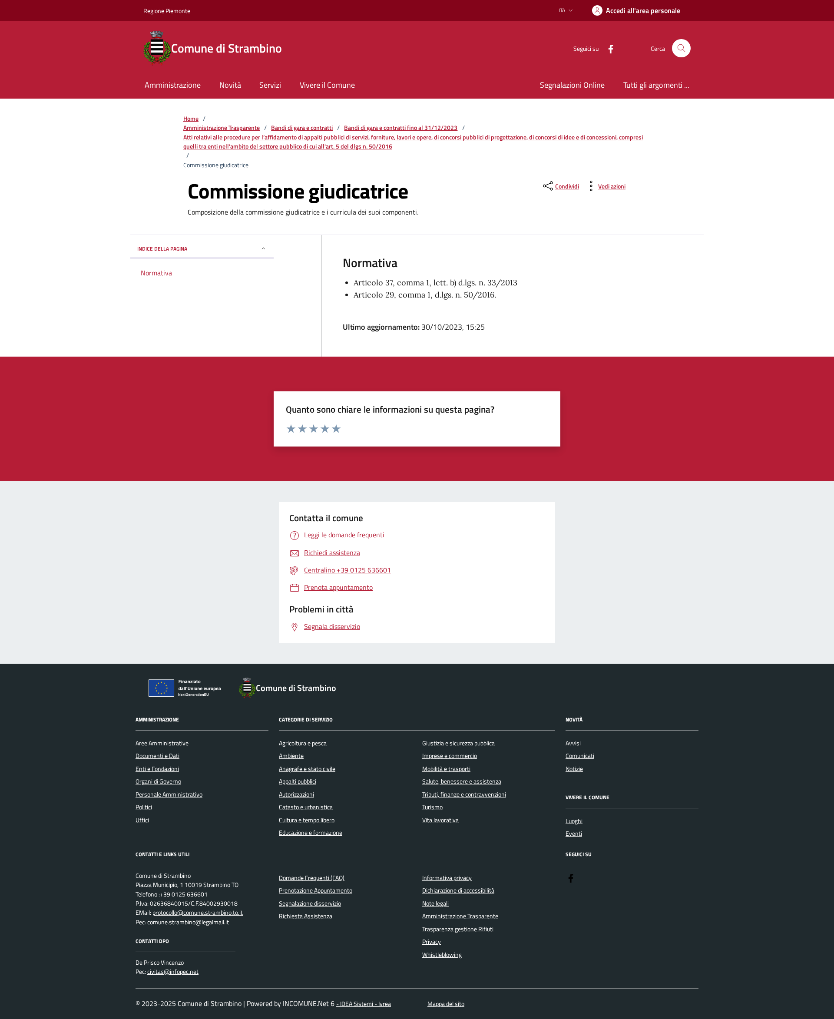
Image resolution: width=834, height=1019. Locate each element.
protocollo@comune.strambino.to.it (197, 912)
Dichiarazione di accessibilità (458, 890)
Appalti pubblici (297, 781)
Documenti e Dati (157, 756)
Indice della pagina (162, 249)
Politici (144, 807)
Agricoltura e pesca (303, 743)
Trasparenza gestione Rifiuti (457, 929)
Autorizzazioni (296, 794)
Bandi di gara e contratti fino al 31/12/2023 (400, 127)
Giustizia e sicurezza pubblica (458, 743)
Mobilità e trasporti (446, 769)
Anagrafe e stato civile (307, 769)
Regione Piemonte (166, 10)
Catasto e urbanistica (306, 807)
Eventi (574, 833)
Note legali (435, 903)
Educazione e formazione (310, 832)
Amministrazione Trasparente (221, 127)
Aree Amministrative (162, 743)
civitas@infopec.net (173, 971)
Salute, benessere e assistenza (461, 781)
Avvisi (573, 743)
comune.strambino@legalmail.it (188, 922)
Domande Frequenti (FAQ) (311, 878)
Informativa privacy (447, 878)
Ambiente (291, 756)
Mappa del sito (445, 1004)
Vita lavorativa (440, 820)
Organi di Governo (158, 781)
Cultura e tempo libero (306, 820)
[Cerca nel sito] (681, 48)
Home (191, 118)
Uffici (142, 820)
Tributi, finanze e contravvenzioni (464, 794)
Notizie (574, 769)
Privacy (431, 941)
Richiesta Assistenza (305, 916)
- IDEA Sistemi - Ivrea (363, 1004)
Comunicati (580, 756)
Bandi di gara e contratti (302, 127)
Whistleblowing (442, 954)
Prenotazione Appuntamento (315, 890)
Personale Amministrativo (169, 794)
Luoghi (574, 821)
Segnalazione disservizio (310, 903)
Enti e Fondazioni (157, 769)
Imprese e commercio (449, 756)
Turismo (432, 807)
